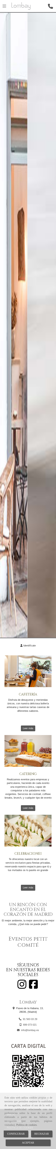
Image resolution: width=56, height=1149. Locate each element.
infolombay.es (30, 1030)
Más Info (28, 332)
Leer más (28, 728)
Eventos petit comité (28, 942)
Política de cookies (26, 1124)
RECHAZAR (41, 1133)
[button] (28, 646)
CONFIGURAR (16, 1133)
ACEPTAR (28, 1142)
